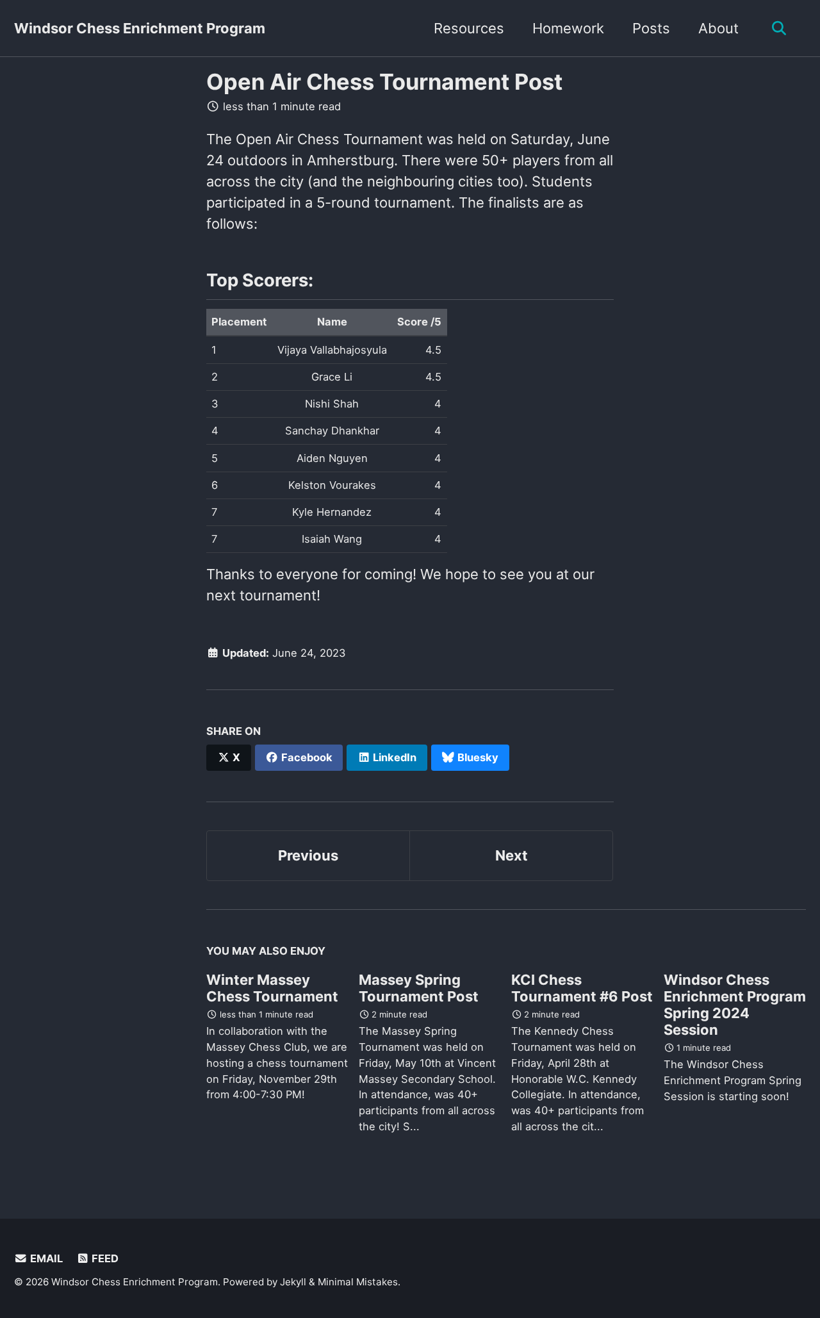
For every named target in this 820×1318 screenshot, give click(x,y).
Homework (568, 28)
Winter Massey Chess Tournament (272, 988)
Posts (651, 28)
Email (45, 1258)
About (718, 28)
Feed (104, 1258)
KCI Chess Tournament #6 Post (582, 988)
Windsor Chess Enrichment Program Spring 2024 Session (735, 1004)
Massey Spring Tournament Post (419, 988)
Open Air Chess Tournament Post (384, 82)
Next (511, 855)
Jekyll (293, 1282)
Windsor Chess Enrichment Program (139, 28)
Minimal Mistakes (358, 1282)
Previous (308, 855)
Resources (469, 28)
